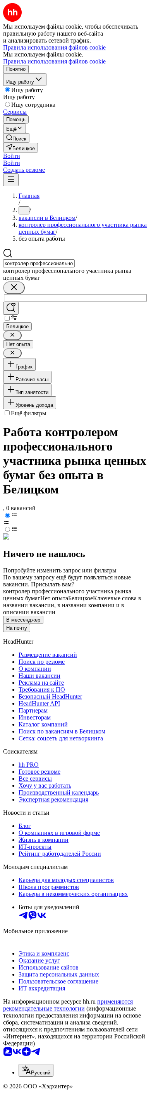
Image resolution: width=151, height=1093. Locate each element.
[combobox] (39, 263)
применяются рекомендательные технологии (68, 1005)
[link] (16, 138)
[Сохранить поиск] (11, 308)
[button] (11, 155)
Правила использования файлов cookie (54, 61)
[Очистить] (14, 287)
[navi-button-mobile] (11, 179)
